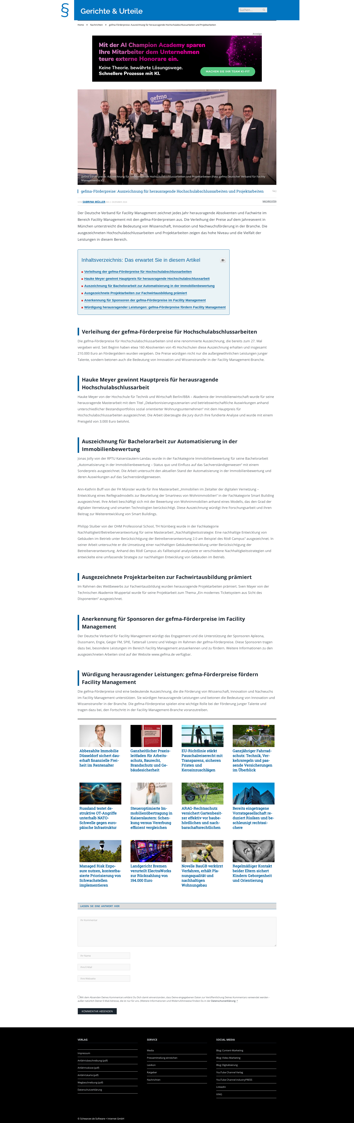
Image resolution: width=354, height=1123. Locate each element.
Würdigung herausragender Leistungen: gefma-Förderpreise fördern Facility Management (155, 307)
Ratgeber (152, 1072)
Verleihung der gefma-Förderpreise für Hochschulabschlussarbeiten (138, 272)
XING (219, 1094)
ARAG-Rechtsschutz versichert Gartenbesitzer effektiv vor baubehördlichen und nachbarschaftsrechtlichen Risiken (202, 818)
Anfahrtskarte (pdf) (88, 1075)
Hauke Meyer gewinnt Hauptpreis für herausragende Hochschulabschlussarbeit (147, 279)
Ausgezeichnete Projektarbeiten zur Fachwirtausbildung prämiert (135, 293)
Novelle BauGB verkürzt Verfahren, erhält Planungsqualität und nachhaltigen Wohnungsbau (202, 875)
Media (150, 1050)
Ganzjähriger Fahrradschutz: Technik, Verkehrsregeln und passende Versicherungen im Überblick (252, 760)
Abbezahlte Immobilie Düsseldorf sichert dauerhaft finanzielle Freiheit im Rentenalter (99, 757)
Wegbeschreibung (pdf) (90, 1082)
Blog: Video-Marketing (228, 1057)
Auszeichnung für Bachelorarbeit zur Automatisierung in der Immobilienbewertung (149, 286)
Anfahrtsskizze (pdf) (88, 1067)
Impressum (84, 1053)
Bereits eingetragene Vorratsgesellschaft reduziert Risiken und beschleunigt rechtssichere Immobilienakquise (253, 818)
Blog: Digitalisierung (227, 1065)
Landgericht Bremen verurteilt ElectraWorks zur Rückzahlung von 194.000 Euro (151, 873)
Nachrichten (269, 201)
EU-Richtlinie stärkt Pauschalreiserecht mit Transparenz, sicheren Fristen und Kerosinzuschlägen (202, 760)
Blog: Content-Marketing (229, 1050)
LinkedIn (221, 1087)
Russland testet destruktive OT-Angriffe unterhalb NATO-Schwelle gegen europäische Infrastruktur (98, 818)
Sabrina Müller (94, 201)
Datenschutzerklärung (223, 1000)
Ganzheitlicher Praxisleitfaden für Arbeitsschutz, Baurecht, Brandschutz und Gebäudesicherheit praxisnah (151, 760)
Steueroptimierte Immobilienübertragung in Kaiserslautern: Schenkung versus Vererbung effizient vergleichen (151, 818)
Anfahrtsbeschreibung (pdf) (93, 1060)
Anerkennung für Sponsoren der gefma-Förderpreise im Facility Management (145, 300)
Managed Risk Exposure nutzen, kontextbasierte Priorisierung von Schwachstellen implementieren (100, 875)
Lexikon (151, 1065)
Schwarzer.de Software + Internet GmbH (102, 1118)
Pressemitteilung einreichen (162, 1057)
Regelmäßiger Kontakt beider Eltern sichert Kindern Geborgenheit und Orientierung (252, 873)
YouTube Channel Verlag (229, 1072)
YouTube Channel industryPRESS (234, 1079)
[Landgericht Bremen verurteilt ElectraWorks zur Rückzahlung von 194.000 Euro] (151, 851)
